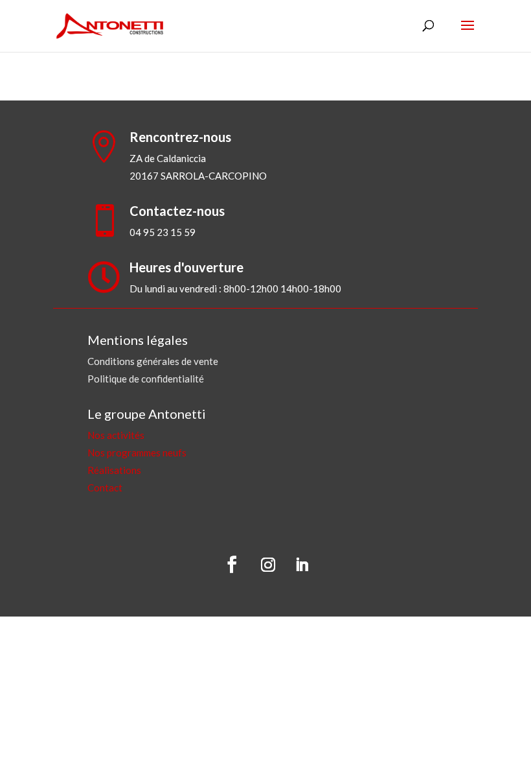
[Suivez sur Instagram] (268, 564)
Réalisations (114, 470)
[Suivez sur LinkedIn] (302, 564)
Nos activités (115, 435)
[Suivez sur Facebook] (232, 565)
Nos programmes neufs (136, 452)
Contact (104, 487)
